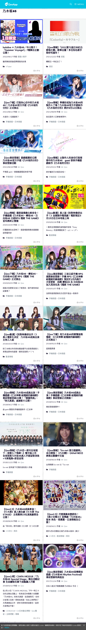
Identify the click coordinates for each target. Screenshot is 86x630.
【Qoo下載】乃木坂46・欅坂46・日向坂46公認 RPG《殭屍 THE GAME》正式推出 (20, 276)
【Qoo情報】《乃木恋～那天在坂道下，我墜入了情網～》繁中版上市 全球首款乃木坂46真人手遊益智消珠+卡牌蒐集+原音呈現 (21, 454)
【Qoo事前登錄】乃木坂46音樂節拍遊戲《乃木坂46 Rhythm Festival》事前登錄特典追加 (64, 574)
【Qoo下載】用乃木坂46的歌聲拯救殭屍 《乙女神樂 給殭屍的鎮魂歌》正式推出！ (64, 337)
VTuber (9, 66)
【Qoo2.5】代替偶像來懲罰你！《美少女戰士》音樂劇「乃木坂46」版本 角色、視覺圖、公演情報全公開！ (64, 518)
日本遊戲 (18, 122)
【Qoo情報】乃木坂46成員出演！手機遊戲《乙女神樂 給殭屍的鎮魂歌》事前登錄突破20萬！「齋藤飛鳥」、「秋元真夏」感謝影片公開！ (21, 396)
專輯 (17, 614)
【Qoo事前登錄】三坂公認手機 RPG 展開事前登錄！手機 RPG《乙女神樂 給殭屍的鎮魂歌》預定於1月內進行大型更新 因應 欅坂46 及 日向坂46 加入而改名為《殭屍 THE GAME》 (64, 279)
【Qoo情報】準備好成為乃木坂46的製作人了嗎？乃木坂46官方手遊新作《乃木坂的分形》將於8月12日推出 (64, 105)
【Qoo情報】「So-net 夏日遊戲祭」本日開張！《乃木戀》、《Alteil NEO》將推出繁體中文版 (64, 453)
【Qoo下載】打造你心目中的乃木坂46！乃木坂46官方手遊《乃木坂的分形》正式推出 (21, 105)
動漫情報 (52, 235)
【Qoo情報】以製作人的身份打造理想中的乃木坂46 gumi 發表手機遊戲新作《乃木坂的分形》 (64, 160)
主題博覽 (10, 614)
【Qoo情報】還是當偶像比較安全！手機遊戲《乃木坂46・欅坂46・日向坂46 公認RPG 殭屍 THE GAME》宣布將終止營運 (21, 216)
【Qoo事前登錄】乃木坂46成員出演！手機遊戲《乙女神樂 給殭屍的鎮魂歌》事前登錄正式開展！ (64, 395)
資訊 (51, 66)
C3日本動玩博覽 (23, 611)
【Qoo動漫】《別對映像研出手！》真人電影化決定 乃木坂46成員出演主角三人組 (21, 337)
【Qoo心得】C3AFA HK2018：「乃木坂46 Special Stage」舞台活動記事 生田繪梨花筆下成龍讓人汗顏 (21, 579)
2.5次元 (9, 531)
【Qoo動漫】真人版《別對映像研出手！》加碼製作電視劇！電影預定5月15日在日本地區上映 (64, 215)
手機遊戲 (9, 122)
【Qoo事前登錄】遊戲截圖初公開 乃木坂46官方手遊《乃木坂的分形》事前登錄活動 (21, 160)
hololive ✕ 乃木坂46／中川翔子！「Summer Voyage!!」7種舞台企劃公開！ (21, 50)
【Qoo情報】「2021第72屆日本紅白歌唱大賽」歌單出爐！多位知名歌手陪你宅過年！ (64, 50)
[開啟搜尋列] (70, 4)
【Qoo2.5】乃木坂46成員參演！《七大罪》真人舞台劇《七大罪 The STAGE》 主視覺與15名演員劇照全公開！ (21, 513)
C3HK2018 (10, 611)
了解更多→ (7, 628)
